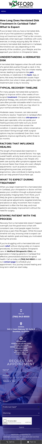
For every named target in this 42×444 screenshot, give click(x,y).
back (29, 75)
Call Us (11, 442)
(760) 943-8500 (21, 316)
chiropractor (31, 118)
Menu (3, 11)
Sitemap (6, 437)
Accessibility (16, 437)
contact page (9, 262)
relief (7, 246)
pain (32, 72)
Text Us (32, 442)
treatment (12, 97)
